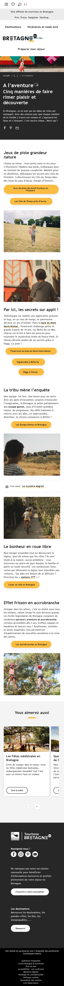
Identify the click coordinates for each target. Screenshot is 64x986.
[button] (20, 4)
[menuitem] (14, 26)
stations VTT (28, 577)
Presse (24, 17)
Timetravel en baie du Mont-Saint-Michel (30, 351)
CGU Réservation (30, 983)
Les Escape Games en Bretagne (31, 424)
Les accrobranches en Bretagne (31, 644)
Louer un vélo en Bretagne (21, 584)
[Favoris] (13, 4)
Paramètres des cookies (30, 980)
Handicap (44, 17)
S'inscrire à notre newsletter (30, 891)
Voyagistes (33, 17)
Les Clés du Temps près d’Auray (30, 201)
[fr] (26, 4)
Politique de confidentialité (30, 975)
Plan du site (31, 966)
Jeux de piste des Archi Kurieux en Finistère (30, 189)
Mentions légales (30, 972)
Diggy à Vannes (30, 372)
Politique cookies (31, 977)
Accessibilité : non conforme (31, 969)
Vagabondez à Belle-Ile (28, 362)
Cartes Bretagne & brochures (31, 963)
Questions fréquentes (30, 961)
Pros (17, 17)
